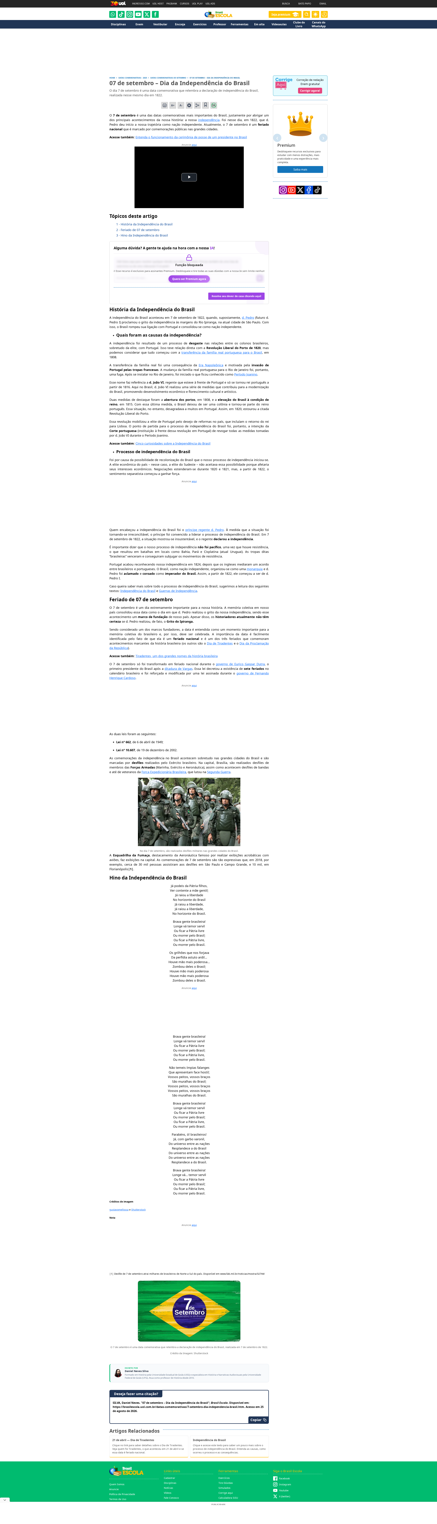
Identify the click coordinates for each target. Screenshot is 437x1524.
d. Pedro (248, 318)
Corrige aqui (225, 1492)
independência (209, 120)
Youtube (283, 1490)
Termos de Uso (117, 1499)
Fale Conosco (171, 1497)
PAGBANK (171, 3)
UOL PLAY (197, 3)
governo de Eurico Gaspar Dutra (240, 664)
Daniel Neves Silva (137, 1371)
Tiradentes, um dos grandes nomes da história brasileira (177, 656)
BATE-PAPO (304, 3)
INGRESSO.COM (141, 3)
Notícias (168, 1487)
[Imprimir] (164, 105)
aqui (194, 144)
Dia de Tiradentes (220, 643)
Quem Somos (116, 1484)
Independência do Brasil (138, 591)
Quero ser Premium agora (189, 279)
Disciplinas (170, 1482)
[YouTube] (291, 190)
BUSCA (286, 3)
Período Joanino (245, 374)
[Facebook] (309, 190)
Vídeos (167, 1492)
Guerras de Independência (178, 591)
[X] (146, 14)
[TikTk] (317, 190)
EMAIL (323, 3)
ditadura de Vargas (179, 669)
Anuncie (114, 1489)
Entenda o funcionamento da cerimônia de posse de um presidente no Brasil (191, 137)
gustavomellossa (119, 1209)
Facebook (284, 1478)
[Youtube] (138, 14)
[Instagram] (129, 14)
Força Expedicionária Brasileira (164, 772)
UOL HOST (158, 3)
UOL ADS (210, 3)
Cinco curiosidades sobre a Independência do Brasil (173, 443)
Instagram (285, 1484)
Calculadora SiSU (228, 1497)
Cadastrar (169, 1478)
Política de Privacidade (122, 1494)
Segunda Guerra (218, 772)
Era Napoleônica (211, 365)
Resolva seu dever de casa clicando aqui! (236, 296)
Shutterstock (138, 1209)
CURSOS (184, 3)
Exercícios (224, 1478)
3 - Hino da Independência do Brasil (142, 235)
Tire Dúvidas (225, 1482)
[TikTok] (121, 14)
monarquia (255, 569)
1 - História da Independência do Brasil (144, 224)
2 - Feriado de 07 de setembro (137, 230)
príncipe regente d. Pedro (204, 530)
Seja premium (280, 14)
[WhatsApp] (112, 14)
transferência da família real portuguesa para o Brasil (221, 352)
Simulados (224, 1487)
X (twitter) (284, 1496)
